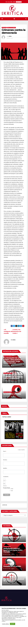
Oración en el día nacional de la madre (13, 580)
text (12, 490)
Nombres (5, 459)
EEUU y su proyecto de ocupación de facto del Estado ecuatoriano (12, 376)
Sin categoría (6, 564)
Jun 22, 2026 (7, 539)
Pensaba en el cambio (12, 566)
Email (4, 451)
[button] (25, 18)
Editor (10, 36)
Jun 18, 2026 (7, 568)
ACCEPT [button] (12, 623)
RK (13, 365)
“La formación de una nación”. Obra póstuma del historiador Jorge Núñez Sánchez (12, 360)
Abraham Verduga (7, 535)
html (12, 488)
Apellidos (5, 468)
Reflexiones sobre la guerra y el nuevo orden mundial (12, 550)
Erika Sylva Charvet (11, 27)
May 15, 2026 (8, 583)
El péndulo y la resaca (12, 537)
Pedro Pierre (6, 577)
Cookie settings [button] (5, 623)
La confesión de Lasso (12, 394)
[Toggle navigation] (14, 19)
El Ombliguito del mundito (8, 331)
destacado (4, 27)
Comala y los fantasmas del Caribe (17, 331)
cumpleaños (5, 476)
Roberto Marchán (7, 546)
